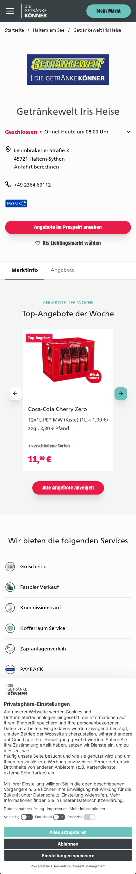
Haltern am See (49, 30)
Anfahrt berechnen (36, 167)
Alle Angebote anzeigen (68, 488)
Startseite (14, 30)
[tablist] (68, 270)
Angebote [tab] (63, 270)
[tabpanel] (68, 490)
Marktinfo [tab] (24, 270)
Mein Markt (108, 11)
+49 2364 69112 (32, 185)
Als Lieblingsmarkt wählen (72, 243)
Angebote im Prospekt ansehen (68, 228)
